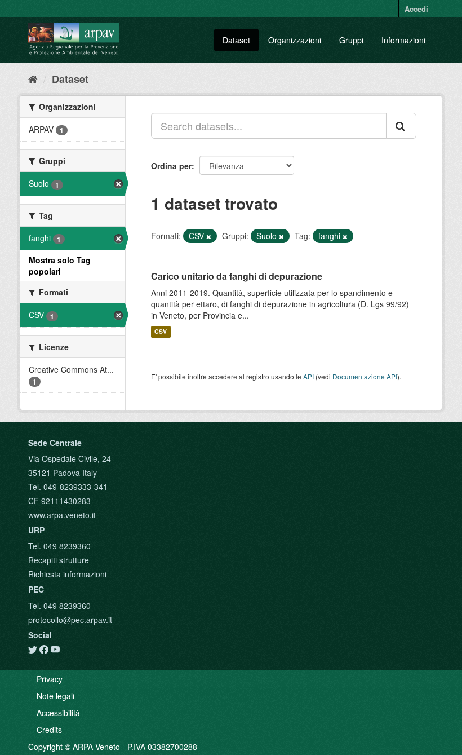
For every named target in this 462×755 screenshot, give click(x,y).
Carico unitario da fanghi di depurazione (236, 276)
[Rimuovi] (208, 236)
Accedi (416, 8)
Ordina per (171, 165)
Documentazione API (364, 376)
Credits (49, 729)
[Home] (33, 78)
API (308, 376)
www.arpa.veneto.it (62, 514)
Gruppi (351, 40)
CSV (160, 332)
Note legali (55, 695)
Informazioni (403, 40)
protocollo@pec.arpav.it (70, 619)
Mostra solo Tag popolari (60, 265)
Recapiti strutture (58, 560)
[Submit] (401, 126)
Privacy (50, 679)
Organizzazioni (294, 40)
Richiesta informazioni (67, 574)
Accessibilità (58, 712)
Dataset (236, 40)
